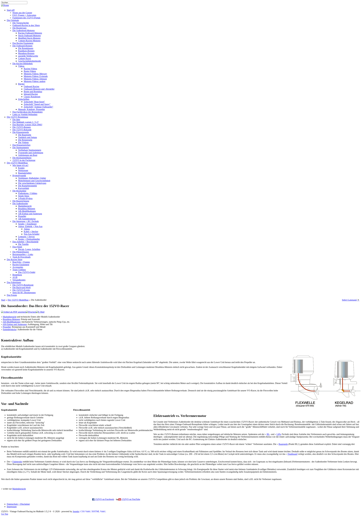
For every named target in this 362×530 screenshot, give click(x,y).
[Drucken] (31, 312)
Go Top (4, 514)
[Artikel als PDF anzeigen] (13, 312)
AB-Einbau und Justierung (15, 324)
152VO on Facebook (104, 499)
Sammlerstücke (9, 329)
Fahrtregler (17, 461)
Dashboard (292, 454)
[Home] (5, 5)
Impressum (12, 506)
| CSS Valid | (85, 511)
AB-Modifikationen (11, 322)
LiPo (279, 434)
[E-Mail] (40, 312)
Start (3, 300)
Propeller (7, 327)
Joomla (76, 511)
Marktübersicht (9, 317)
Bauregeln (283, 444)
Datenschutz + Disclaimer (18, 504)
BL (268, 434)
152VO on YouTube (130, 499)
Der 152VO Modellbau (18, 300)
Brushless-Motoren (11, 319)
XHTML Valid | (98, 511)
